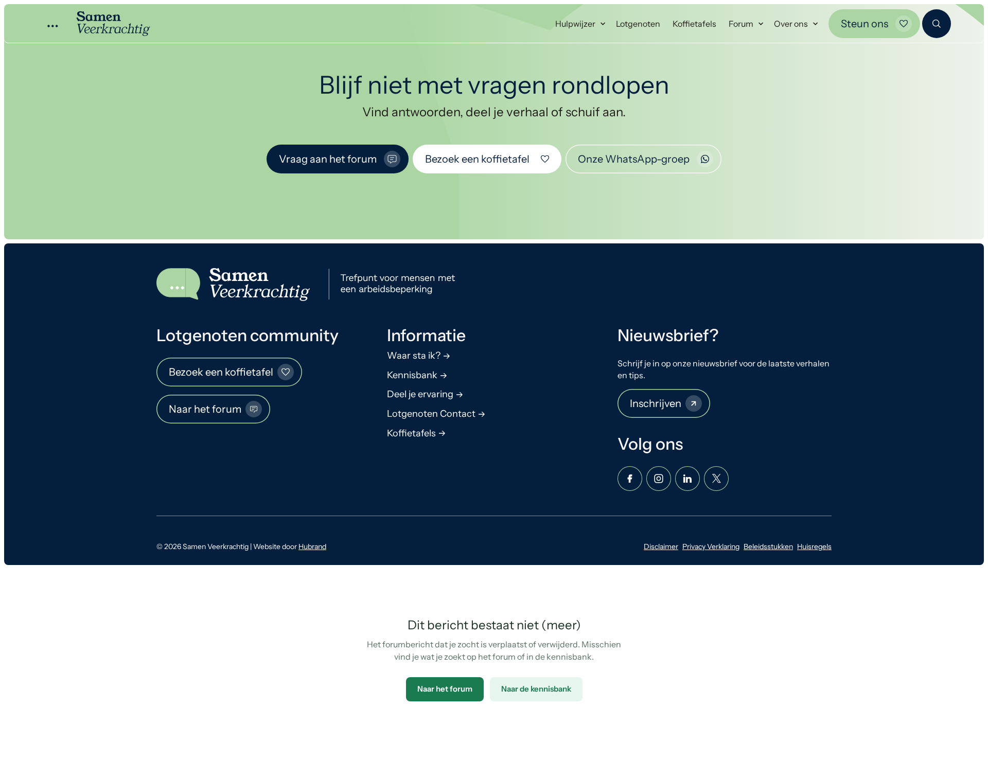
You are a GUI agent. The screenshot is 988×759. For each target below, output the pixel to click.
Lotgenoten (638, 24)
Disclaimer (661, 546)
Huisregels (814, 546)
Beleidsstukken (768, 546)
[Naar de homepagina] (310, 284)
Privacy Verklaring (710, 546)
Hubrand (312, 546)
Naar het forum (444, 689)
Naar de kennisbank (536, 689)
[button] (579, 24)
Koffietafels (694, 24)
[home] (93, 23)
